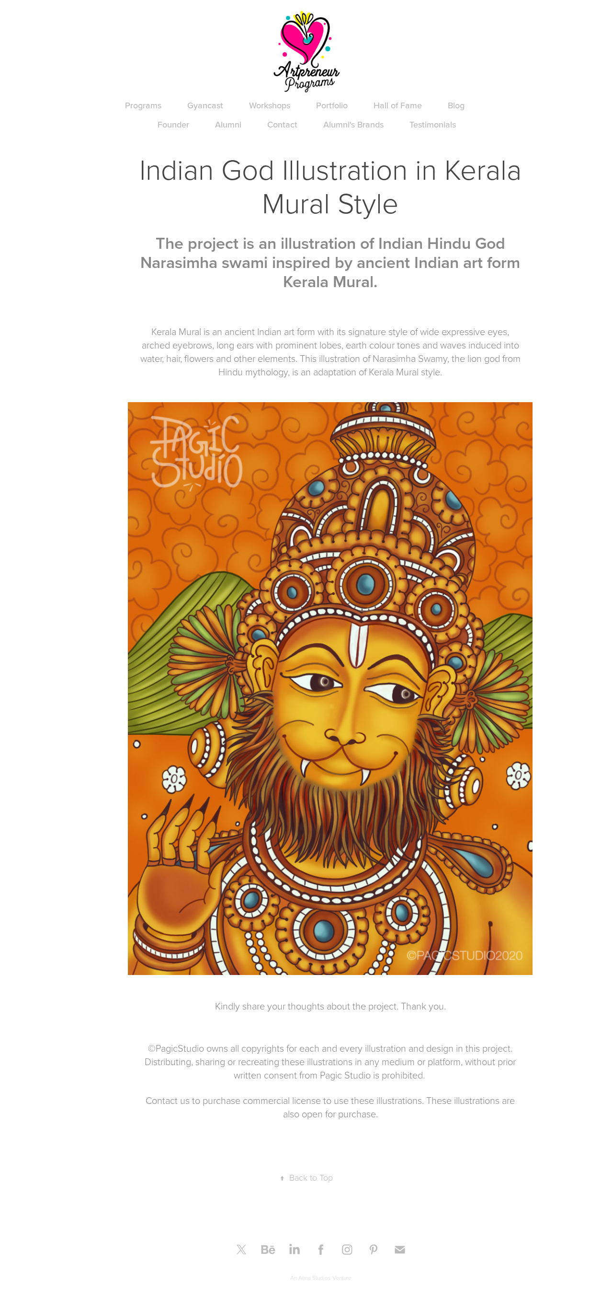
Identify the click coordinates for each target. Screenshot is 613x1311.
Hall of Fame (398, 105)
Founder (173, 124)
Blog (456, 105)
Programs (143, 105)
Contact (282, 124)
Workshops (269, 105)
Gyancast (205, 105)
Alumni (228, 124)
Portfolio (332, 105)
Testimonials (432, 124)
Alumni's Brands (353, 124)
